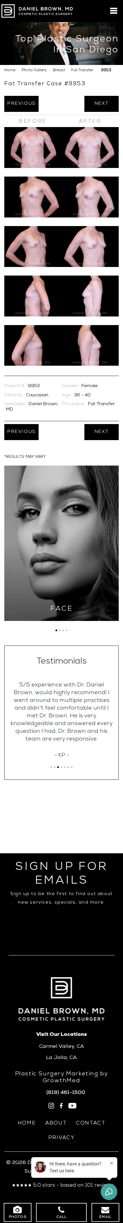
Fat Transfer (82, 70)
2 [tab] (60, 630)
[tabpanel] (61, 543)
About (56, 1123)
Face (61, 609)
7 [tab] (72, 767)
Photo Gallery (34, 70)
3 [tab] (63, 630)
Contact (91, 1123)
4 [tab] (67, 630)
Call (61, 1217)
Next (101, 104)
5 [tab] (65, 767)
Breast (59, 70)
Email (105, 1217)
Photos (17, 1217)
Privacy (61, 1138)
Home (9, 70)
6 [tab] (68, 767)
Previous (21, 104)
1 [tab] (56, 630)
